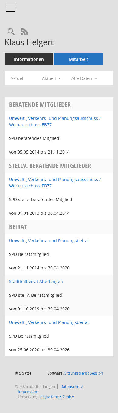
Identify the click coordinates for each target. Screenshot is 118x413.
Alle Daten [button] (82, 78)
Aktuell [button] (49, 78)
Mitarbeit (78, 59)
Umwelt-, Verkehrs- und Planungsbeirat (49, 240)
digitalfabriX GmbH (57, 396)
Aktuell (18, 78)
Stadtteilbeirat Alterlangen (36, 281)
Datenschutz (71, 386)
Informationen (29, 59)
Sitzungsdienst (83, 373)
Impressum (28, 391)
